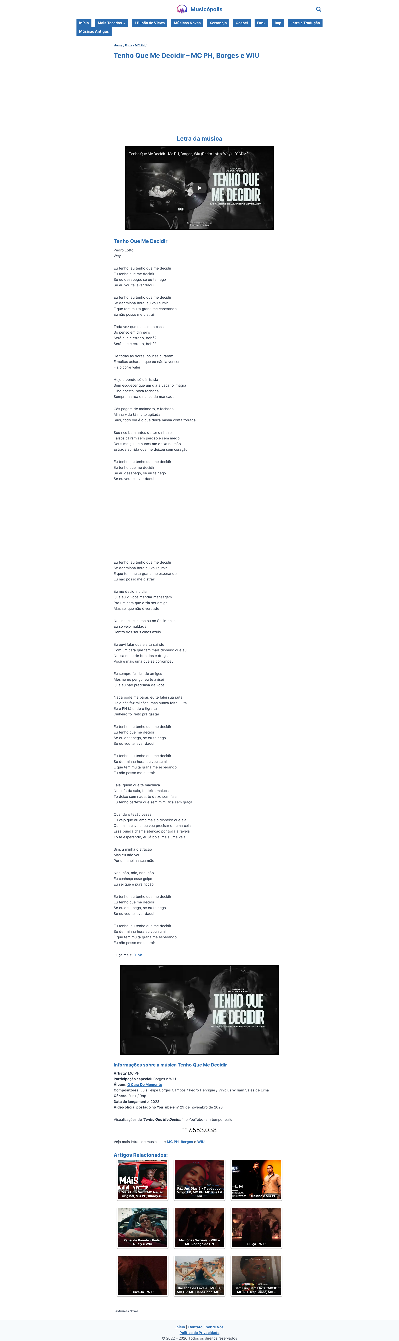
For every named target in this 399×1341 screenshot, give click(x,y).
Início (84, 23)
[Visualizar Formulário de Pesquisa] (318, 9)
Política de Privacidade (199, 1333)
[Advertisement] (199, 96)
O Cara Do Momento (144, 1084)
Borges (187, 1142)
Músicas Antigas (94, 31)
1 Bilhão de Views (150, 23)
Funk (261, 23)
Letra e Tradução (305, 23)
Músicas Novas (187, 23)
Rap (278, 23)
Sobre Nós (215, 1327)
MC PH (173, 1142)
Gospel (242, 23)
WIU (200, 1142)
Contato (195, 1327)
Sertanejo (218, 23)
